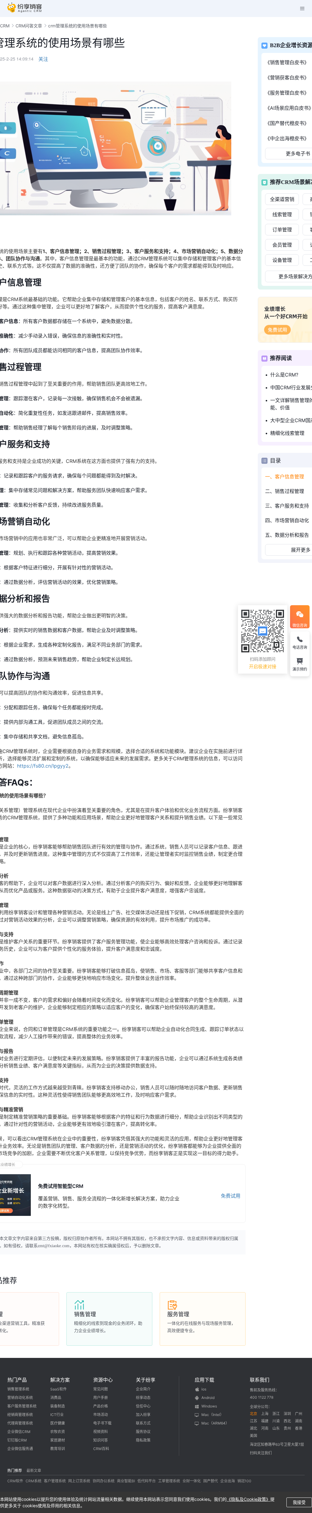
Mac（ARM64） (215, 1423)
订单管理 (282, 230)
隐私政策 (143, 1440)
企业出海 (227, 1481)
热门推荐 (14, 1470)
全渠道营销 (282, 199)
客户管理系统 (55, 1481)
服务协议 (143, 1431)
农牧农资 (57, 1431)
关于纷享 (145, 1380)
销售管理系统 (18, 1389)
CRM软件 (15, 1481)
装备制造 (57, 1406)
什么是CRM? (284, 375)
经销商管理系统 (20, 1414)
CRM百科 (101, 1448)
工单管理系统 (169, 1481)
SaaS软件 (58, 1389)
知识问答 (100, 1440)
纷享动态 (143, 1397)
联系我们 (259, 1380)
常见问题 (100, 1389)
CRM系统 (33, 1481)
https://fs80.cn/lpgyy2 (43, 766)
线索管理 (282, 214)
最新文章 (34, 1470)
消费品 (55, 1397)
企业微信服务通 (20, 1448)
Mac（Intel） (212, 1414)
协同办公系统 (104, 1481)
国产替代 (210, 1481)
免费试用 (230, 1196)
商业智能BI (126, 1481)
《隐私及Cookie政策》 (248, 1499)
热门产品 (17, 1380)
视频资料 (100, 1431)
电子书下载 (102, 1423)
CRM (4, 25)
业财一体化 (192, 1481)
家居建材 (57, 1440)
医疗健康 (57, 1423)
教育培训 (57, 1448)
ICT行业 (57, 1414)
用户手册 (100, 1397)
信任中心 (143, 1406)
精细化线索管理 (287, 433)
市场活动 (100, 1414)
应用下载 (204, 1380)
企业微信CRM (18, 1431)
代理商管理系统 (20, 1423)
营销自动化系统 (20, 1397)
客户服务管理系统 (22, 1406)
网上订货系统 (79, 1481)
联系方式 (143, 1423)
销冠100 (244, 1481)
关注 (43, 59)
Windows (209, 1406)
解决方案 (60, 1380)
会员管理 (282, 245)
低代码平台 (146, 1481)
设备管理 (282, 260)
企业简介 (143, 1389)
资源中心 (103, 1380)
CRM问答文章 (29, 25)
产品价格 (100, 1406)
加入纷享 (143, 1414)
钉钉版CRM (17, 1440)
